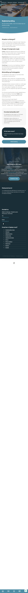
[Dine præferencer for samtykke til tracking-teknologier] (25, 590)
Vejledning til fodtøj (10, 237)
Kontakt (7, 247)
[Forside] (3, 591)
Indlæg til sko (8, 235)
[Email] (8, 591)
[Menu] (3, 10)
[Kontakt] (19, 591)
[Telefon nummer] (14, 591)
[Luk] (25, 3)
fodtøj (18, 94)
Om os (7, 239)
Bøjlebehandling (9, 233)
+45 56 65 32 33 (3, 2)
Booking (7, 245)
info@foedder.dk (21, 2)
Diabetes (7, 231)
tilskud (16, 102)
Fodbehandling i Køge (10, 230)
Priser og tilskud (9, 241)
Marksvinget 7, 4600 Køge (12, 2)
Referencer (8, 243)
